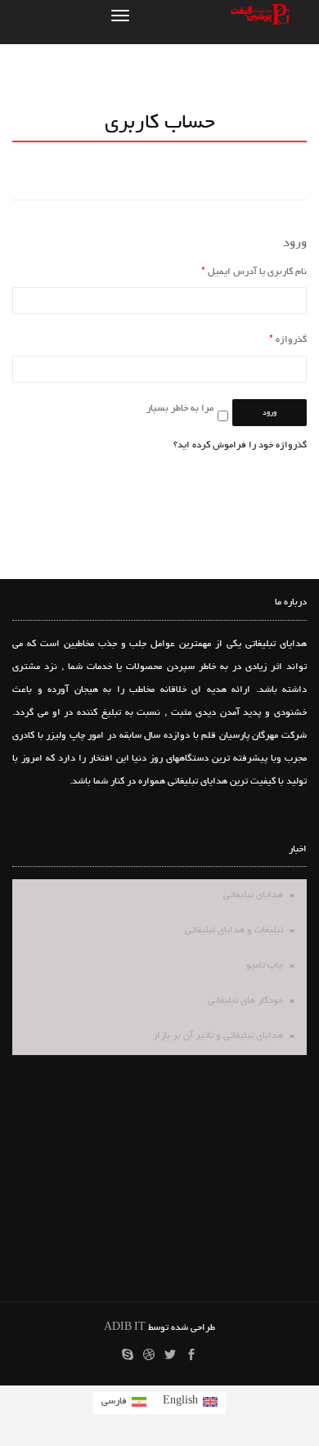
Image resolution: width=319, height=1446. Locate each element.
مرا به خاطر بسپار (179, 409)
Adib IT (125, 1328)
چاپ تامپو (264, 966)
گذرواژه (288, 340)
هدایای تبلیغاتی (253, 895)
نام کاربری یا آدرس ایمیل (254, 272)
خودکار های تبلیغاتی (245, 1001)
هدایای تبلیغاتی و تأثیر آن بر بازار (218, 1036)
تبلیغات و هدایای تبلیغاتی (234, 930)
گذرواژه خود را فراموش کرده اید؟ (240, 445)
